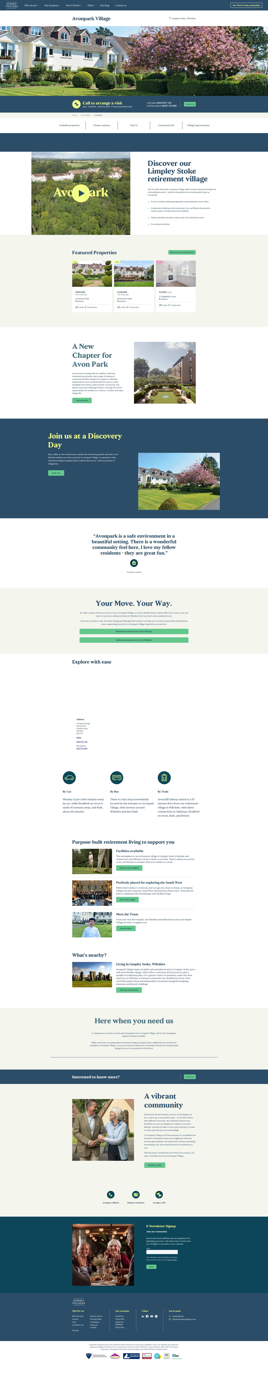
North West (119, 1327)
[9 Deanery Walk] (92, 286)
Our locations (51, 5)
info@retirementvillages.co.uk (184, 1319)
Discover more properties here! (182, 252)
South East (119, 1316)
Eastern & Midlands (119, 1323)
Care (74, 1322)
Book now (56, 473)
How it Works (73, 5)
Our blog (104, 5)
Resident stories (155, 1165)
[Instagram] (156, 1316)
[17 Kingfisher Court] (176, 286)
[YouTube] (151, 1316)
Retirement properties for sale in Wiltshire (134, 631)
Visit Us (134, 125)
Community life (166, 125)
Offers (91, 5)
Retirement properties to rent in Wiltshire (134, 640)
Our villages (85, 115)
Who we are (31, 5)
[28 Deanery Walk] (134, 286)
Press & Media (95, 1319)
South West (119, 1319)
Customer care (78, 1325)
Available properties (69, 125)
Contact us (120, 5)
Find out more (82, 400)
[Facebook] (147, 1316)
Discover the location (129, 990)
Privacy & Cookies (94, 1326)
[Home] (78, 1302)
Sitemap (75, 1330)
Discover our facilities (129, 868)
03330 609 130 (177, 1316)
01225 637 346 (164, 102)
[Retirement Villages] (12, 5)
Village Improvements (198, 125)
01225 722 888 (169, 105)
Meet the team (77, 1316)
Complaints (94, 1322)
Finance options (102, 125)
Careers (75, 1319)
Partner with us (96, 1316)
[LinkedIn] (143, 1316)
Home (74, 115)
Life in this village (127, 899)
